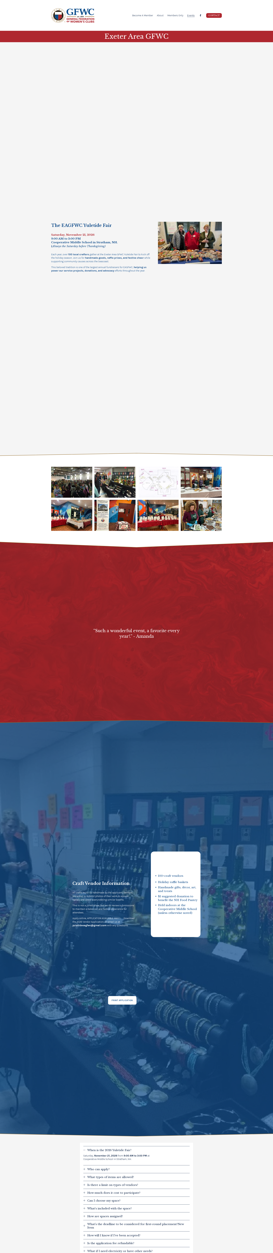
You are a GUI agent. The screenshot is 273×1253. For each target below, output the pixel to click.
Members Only (175, 15)
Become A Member (142, 15)
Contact (214, 15)
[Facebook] (200, 15)
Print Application (122, 1000)
